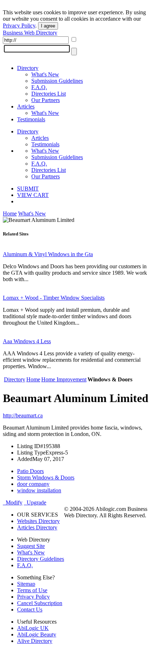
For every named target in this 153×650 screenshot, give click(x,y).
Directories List (48, 94)
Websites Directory (38, 521)
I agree (48, 26)
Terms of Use (32, 590)
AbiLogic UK (33, 628)
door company (33, 484)
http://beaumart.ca (23, 415)
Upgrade (35, 502)
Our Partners (45, 100)
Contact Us (29, 609)
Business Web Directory (30, 33)
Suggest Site (31, 546)
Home (10, 213)
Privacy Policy (19, 25)
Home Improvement (63, 379)
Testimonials (31, 119)
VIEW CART (33, 195)
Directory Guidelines (40, 559)
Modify (12, 502)
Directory (27, 68)
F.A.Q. (39, 87)
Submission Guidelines (57, 81)
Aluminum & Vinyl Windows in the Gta (48, 254)
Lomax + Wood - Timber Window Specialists (54, 298)
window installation (39, 490)
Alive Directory (34, 641)
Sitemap (26, 584)
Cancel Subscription (39, 603)
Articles (26, 106)
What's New (45, 74)
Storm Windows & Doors (45, 477)
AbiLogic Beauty (36, 634)
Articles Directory (37, 527)
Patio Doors (30, 471)
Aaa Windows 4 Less (27, 341)
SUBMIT (28, 189)
